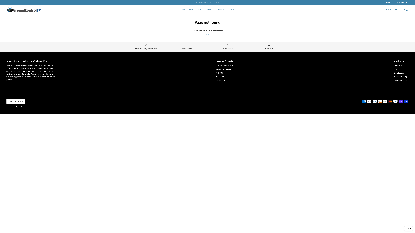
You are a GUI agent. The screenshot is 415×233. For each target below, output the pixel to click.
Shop (191, 10)
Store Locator (399, 73)
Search (396, 69)
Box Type (209, 10)
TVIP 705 (219, 73)
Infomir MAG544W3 (223, 69)
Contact (231, 10)
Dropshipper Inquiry (401, 80)
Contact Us (398, 66)
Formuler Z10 (220, 80)
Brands (199, 10)
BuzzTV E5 (220, 77)
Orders (388, 2)
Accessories (220, 10)
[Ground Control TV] (23, 10)
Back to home (207, 35)
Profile (394, 2)
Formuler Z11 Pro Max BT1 (225, 66)
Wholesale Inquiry (400, 77)
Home (183, 10)
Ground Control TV (16, 107)
